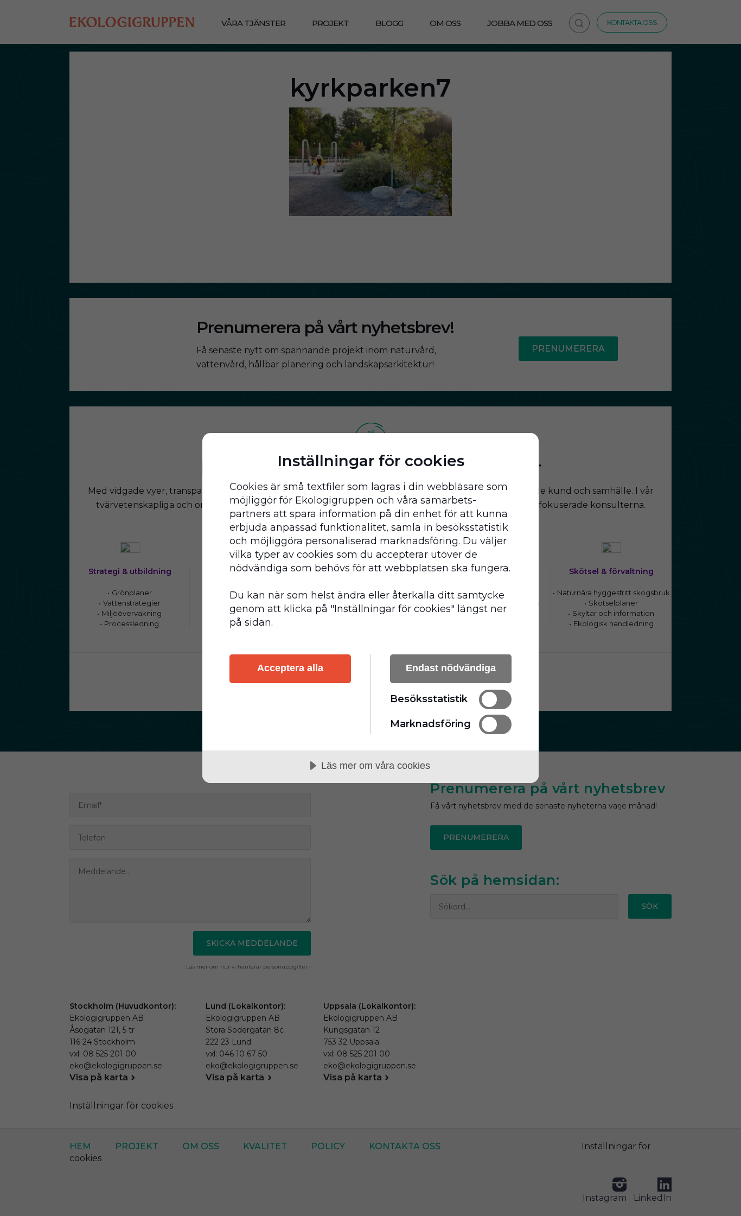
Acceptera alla (290, 668)
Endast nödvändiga (451, 668)
